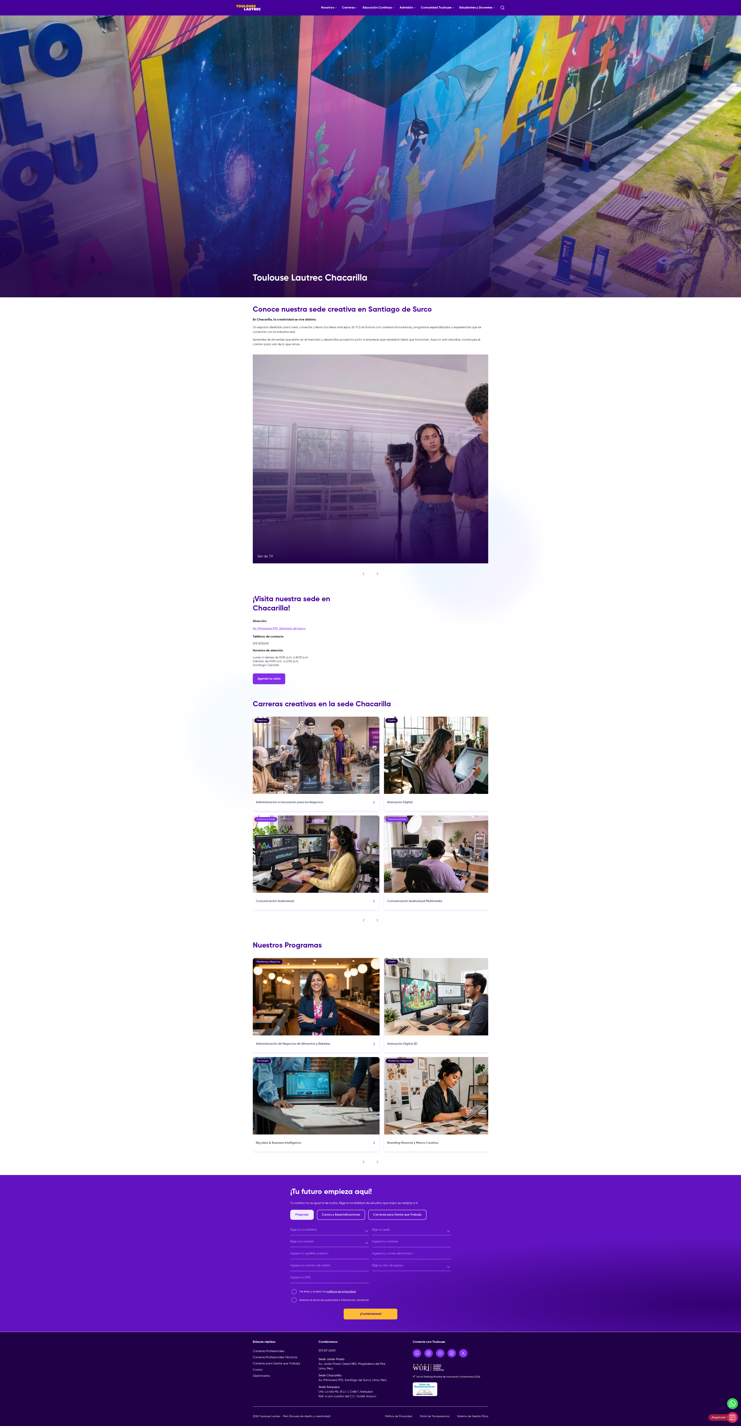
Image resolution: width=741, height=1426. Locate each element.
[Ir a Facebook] (417, 1353)
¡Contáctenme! (370, 1314)
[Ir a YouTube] (440, 1353)
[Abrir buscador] (502, 7)
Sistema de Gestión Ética (472, 1416)
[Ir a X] (463, 1353)
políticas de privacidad (341, 1291)
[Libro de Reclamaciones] (450, 1389)
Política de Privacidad (398, 1416)
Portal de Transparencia (434, 1416)
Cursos (257, 1369)
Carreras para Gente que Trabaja (276, 1363)
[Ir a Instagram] (428, 1353)
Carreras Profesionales (268, 1351)
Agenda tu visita (269, 678)
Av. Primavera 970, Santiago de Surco (279, 628)
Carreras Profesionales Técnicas (275, 1357)
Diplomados (261, 1376)
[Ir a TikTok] (451, 1353)
